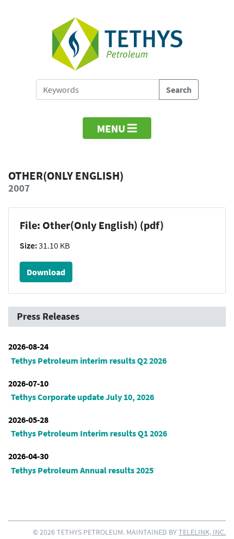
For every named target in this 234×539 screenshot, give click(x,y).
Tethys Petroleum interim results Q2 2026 (89, 360)
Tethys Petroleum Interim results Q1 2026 (89, 433)
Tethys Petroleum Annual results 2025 (82, 470)
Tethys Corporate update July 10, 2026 (82, 396)
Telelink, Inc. (202, 532)
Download (46, 272)
